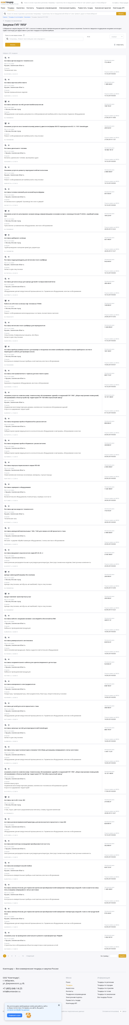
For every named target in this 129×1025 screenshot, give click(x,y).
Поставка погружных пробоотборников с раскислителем (25, 443)
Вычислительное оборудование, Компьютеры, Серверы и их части (27, 497)
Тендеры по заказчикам (106, 994)
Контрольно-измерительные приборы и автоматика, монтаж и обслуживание (31, 361)
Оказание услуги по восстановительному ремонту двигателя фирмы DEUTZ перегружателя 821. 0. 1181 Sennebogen (46, 126)
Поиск (3, 8)
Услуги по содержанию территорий (16, 409)
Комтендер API (118, 8)
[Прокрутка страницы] (121, 1011)
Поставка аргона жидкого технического (18, 509)
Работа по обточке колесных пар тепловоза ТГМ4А (22, 304)
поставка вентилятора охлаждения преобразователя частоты (27, 844)
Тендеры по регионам (105, 982)
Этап (88, 37)
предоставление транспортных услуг (17, 597)
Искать (121, 14)
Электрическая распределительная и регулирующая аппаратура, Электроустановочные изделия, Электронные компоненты (47, 562)
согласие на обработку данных (18, 1010)
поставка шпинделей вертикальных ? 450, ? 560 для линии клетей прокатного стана (35, 531)
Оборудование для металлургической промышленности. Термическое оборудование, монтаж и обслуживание (42, 291)
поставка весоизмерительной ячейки (18, 866)
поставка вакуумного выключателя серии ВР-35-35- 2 (23, 553)
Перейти (122, 956)
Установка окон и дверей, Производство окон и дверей (23, 201)
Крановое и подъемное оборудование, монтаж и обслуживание (26, 383)
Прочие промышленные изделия (15, 92)
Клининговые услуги (11, 783)
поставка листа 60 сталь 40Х (14, 800)
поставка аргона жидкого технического (18, 61)
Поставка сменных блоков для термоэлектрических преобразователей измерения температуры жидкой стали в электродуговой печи (51, 913)
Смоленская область (17, 65)
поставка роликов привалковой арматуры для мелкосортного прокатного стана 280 (35, 822)
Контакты (30, 8)
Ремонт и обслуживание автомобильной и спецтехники (23, 136)
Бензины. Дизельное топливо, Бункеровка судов (21, 158)
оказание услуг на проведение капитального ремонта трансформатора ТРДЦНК (33, 936)
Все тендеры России (104, 997)
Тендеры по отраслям (105, 988)
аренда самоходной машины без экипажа (19, 575)
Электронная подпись (67, 8)
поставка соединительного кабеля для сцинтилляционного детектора (30, 662)
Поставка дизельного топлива (15, 148)
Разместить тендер (85, 8)
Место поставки (9, 63)
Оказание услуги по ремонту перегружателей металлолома (26, 170)
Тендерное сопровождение (46, 8)
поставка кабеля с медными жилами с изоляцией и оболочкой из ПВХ (30, 619)
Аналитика (20, 8)
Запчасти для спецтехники (13, 269)
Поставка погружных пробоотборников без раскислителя (25, 421)
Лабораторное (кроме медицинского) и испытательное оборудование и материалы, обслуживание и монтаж (42, 431)
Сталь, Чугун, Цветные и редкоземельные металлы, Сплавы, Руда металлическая (32, 810)
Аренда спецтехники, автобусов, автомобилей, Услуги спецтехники (27, 584)
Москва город (16, 109)
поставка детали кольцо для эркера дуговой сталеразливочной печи (29, 282)
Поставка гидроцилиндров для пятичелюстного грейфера (25, 260)
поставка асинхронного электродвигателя (19, 684)
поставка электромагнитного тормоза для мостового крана (26, 374)
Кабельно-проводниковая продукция (17, 628)
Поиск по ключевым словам (13, 35)
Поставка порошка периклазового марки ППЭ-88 (22, 465)
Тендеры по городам (105, 985)
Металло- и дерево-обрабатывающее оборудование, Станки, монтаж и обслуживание (34, 540)
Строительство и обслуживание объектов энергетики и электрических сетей (31, 945)
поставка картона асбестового (15, 83)
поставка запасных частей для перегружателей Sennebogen (26, 728)
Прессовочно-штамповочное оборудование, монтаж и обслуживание (28, 225)
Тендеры (10, 8)
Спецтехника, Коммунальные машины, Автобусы (21, 335)
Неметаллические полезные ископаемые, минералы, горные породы (28, 475)
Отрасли (6, 68)
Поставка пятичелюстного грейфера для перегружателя (24, 325)
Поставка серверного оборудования (17, 487)
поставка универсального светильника (18, 640)
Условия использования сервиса (114, 1011)
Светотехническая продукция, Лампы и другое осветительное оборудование (31, 650)
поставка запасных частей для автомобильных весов (23, 104)
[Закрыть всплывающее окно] (59, 1005)
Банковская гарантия (103, 8)
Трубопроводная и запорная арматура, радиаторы (22, 247)
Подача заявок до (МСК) (111, 72)
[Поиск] (22, 3)
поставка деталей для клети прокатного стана (21, 706)
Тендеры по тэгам (104, 991)
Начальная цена (109, 60)
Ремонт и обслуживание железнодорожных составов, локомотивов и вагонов (31, 313)
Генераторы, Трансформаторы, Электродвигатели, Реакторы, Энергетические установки (35, 694)
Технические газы (10, 70)
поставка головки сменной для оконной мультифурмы (24, 192)
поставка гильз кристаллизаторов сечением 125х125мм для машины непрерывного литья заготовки (41, 750)
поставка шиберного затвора (15, 238)
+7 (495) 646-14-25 (12, 988)
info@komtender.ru (11, 991)
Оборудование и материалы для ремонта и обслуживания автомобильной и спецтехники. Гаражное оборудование (44, 114)
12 (23, 956)
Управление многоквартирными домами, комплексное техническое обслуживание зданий (35, 407)
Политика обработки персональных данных (68, 1011)
